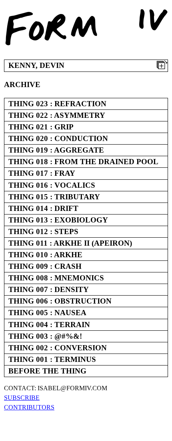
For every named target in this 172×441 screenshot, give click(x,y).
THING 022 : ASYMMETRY (56, 115)
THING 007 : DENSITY (48, 289)
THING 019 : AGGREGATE (56, 150)
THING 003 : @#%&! (45, 336)
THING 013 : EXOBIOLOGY (58, 220)
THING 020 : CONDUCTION (58, 138)
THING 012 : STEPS (43, 231)
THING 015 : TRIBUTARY (54, 197)
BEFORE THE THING (47, 371)
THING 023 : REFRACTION (57, 103)
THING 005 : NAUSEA (47, 312)
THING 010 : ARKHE (45, 254)
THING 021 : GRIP (41, 127)
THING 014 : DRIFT (43, 208)
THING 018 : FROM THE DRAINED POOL (83, 161)
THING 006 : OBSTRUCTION (60, 301)
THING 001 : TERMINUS (52, 359)
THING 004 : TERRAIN (49, 324)
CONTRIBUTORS (29, 407)
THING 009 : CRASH (45, 266)
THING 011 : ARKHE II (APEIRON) (70, 243)
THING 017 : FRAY (41, 173)
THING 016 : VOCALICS (51, 185)
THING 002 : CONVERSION (57, 348)
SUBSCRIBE (22, 397)
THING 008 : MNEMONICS (56, 278)
